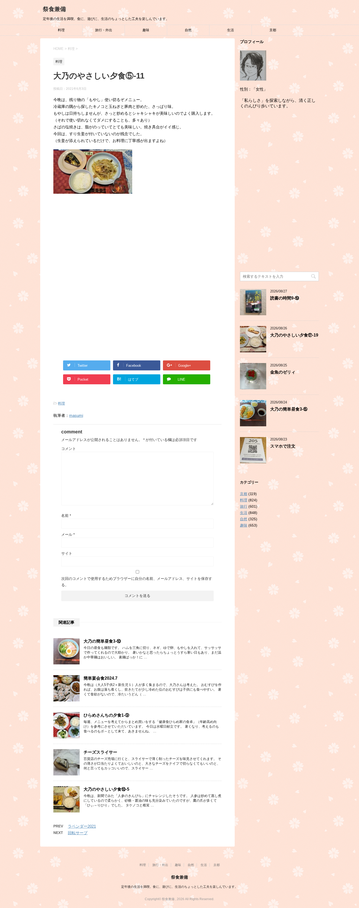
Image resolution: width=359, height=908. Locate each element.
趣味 (145, 30)
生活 (230, 30)
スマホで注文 (282, 446)
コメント (68, 449)
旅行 (243, 506)
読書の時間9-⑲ (284, 298)
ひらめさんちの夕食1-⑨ (106, 715)
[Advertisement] (137, 241)
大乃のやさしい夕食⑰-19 (294, 335)
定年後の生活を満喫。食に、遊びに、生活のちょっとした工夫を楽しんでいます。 (179, 887)
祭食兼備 (54, 9)
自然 (188, 30)
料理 (61, 30)
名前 (66, 515)
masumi (76, 415)
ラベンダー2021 (82, 826)
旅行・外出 (103, 30)
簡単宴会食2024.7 (100, 678)
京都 (272, 30)
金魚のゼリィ (282, 372)
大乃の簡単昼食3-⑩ (102, 641)
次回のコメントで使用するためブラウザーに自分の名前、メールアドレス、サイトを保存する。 (136, 581)
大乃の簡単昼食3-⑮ (288, 409)
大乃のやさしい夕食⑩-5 (106, 789)
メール (68, 534)
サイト (66, 553)
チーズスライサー (100, 752)
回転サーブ (78, 833)
